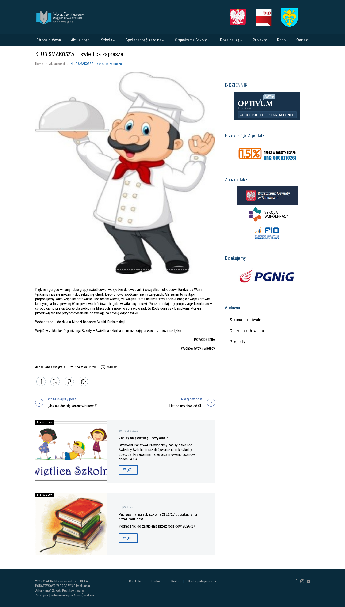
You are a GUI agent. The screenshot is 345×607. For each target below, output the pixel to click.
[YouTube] (308, 581)
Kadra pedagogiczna (202, 581)
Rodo (281, 40)
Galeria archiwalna (247, 330)
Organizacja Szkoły (191, 40)
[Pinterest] (69, 381)
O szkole (135, 581)
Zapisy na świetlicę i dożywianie (144, 438)
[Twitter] (55, 381)
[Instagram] (302, 581)
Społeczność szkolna (143, 40)
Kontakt (302, 40)
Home (39, 64)
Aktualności (81, 40)
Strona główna (48, 40)
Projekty (260, 40)
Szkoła (106, 40)
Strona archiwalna (247, 319)
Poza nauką (229, 40)
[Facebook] (41, 381)
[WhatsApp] (83, 381)
